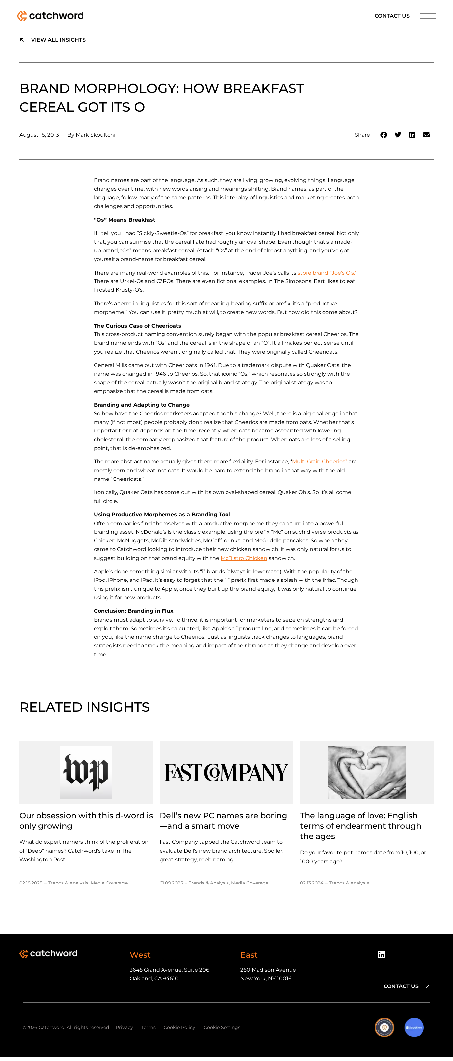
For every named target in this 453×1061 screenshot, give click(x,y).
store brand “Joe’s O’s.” (327, 273)
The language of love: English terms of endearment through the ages (360, 826)
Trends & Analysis (68, 883)
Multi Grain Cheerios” (319, 461)
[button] (384, 135)
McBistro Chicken (244, 558)
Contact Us (392, 16)
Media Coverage (109, 883)
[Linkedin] (384, 957)
